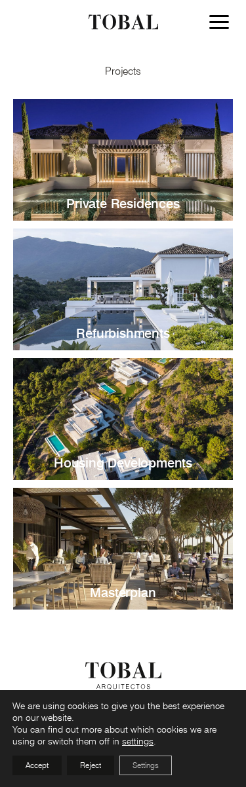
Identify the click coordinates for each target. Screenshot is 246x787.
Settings (146, 765)
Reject (90, 765)
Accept (37, 765)
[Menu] (222, 24)
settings (138, 741)
